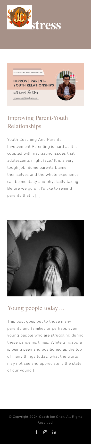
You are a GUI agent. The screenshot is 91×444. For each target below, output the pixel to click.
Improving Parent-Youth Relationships (37, 121)
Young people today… (35, 307)
